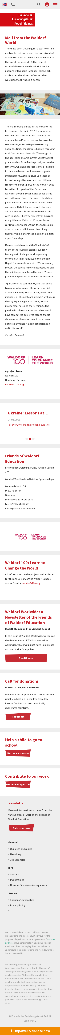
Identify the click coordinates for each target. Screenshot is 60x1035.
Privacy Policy (17, 905)
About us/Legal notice (22, 899)
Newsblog (15, 854)
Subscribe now (21, 828)
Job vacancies (17, 859)
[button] (47, 4)
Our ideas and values (21, 848)
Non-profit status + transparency (28, 885)
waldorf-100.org (14, 384)
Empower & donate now (31, 1031)
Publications (17, 879)
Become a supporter (18, 784)
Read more (18, 716)
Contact (14, 874)
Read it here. (26, 658)
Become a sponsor (18, 753)
